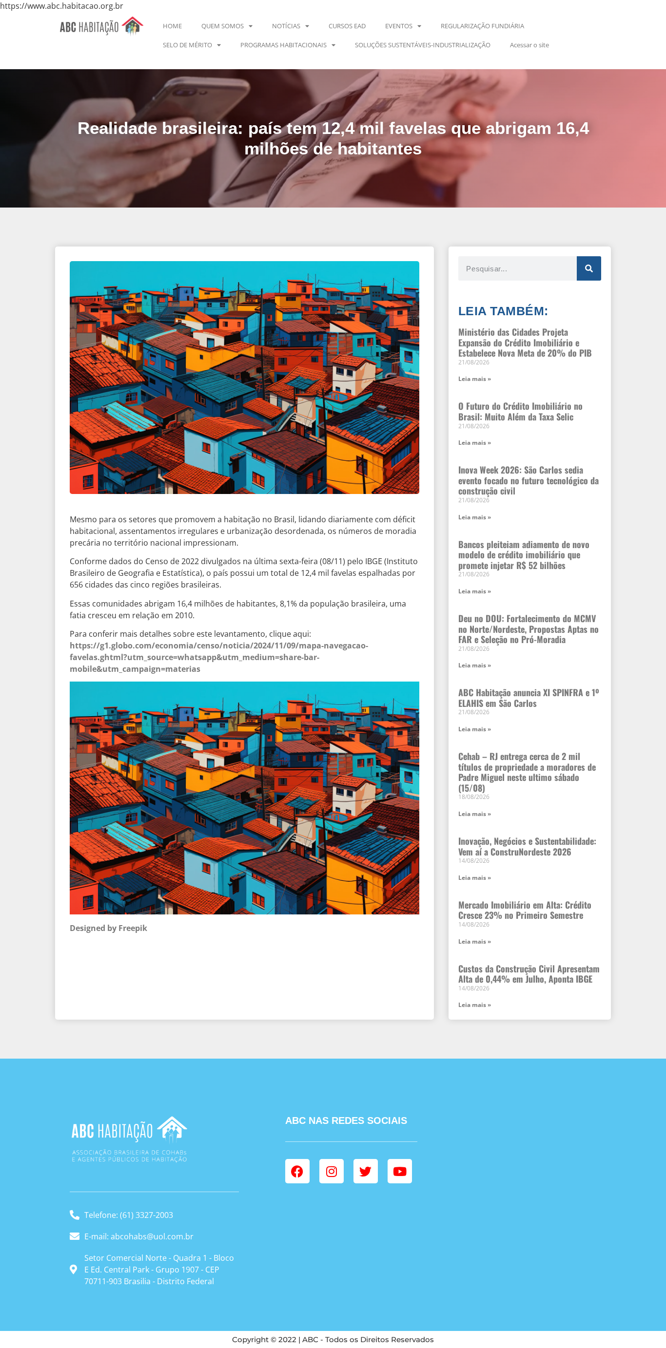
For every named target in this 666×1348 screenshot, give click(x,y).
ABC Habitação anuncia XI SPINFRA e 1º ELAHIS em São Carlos (528, 697)
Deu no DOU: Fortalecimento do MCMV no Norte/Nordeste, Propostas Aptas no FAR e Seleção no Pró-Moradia (528, 629)
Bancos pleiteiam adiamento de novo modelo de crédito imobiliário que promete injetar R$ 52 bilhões (523, 554)
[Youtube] (400, 1171)
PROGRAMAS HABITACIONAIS (283, 44)
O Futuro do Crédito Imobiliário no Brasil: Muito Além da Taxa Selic (520, 411)
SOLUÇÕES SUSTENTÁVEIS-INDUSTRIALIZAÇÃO (422, 44)
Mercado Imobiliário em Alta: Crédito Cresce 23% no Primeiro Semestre (524, 910)
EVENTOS (398, 25)
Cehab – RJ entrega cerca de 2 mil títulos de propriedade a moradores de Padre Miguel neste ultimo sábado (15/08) (527, 772)
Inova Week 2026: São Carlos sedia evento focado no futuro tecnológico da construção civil (528, 480)
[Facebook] (297, 1171)
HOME (172, 25)
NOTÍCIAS (286, 25)
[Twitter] (365, 1171)
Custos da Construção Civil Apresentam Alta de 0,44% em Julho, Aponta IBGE (529, 974)
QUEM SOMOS (222, 25)
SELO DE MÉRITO (187, 44)
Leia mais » (474, 379)
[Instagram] (331, 1171)
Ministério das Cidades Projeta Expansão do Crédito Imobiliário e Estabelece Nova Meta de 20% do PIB (525, 342)
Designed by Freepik (108, 928)
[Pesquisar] (589, 268)
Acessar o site (529, 44)
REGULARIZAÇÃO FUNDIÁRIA (482, 25)
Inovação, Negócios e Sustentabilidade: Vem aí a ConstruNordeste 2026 (527, 846)
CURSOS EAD (347, 25)
